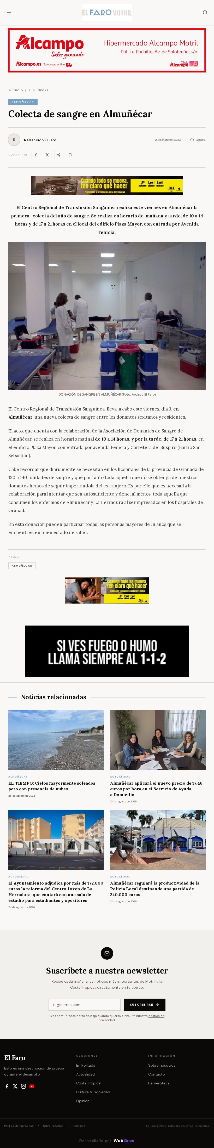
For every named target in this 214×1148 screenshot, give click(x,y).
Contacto (156, 1074)
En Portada (85, 1065)
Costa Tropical (88, 1083)
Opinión (83, 1101)
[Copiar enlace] (70, 155)
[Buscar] (205, 12)
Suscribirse (141, 1004)
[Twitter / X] (47, 155)
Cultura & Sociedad (93, 1092)
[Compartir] (59, 155)
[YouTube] (31, 1086)
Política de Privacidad (19, 1126)
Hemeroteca (159, 1083)
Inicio (18, 90)
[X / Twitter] (15, 1086)
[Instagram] (23, 1086)
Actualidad (85, 1074)
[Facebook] (36, 155)
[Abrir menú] (9, 12)
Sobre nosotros (161, 1065)
